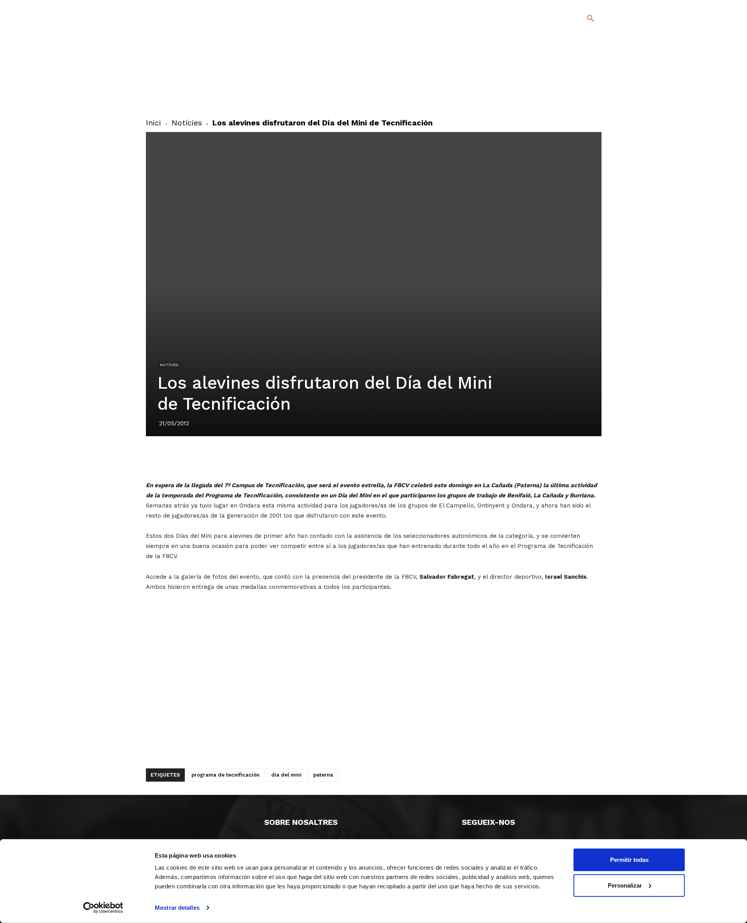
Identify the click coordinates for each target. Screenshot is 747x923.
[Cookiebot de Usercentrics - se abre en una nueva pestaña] (103, 908)
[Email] (418, 458)
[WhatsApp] (400, 458)
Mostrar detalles (177, 907)
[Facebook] (559, 85)
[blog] (581, 59)
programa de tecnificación (225, 775)
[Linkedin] (382, 458)
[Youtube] (584, 96)
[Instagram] (594, 85)
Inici (153, 122)
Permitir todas (629, 859)
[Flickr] (559, 96)
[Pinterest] (364, 458)
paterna (323, 775)
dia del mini (286, 775)
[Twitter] (570, 84)
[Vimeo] (571, 96)
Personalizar (625, 885)
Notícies (187, 122)
